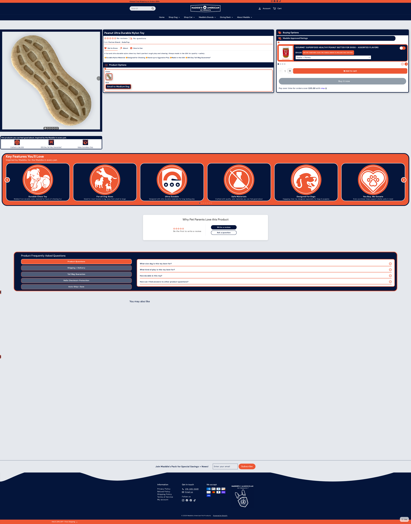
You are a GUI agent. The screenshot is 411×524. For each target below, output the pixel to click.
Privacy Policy (163, 489)
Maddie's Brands (206, 17)
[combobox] (143, 8)
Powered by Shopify (220, 516)
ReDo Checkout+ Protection (76, 280)
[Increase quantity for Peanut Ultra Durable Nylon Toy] (290, 70)
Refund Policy (163, 491)
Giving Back (225, 17)
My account (162, 499)
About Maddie (243, 17)
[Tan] (109, 76)
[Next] (99, 78)
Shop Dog (173, 17)
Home (161, 17)
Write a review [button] (224, 227)
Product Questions (76, 261)
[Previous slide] (7, 180)
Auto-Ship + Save (76, 287)
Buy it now (344, 81)
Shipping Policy (164, 494)
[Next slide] (403, 180)
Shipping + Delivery (76, 268)
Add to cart (351, 71)
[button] (110, 38)
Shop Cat (188, 17)
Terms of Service (165, 497)
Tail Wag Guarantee (76, 274)
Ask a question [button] (224, 232)
